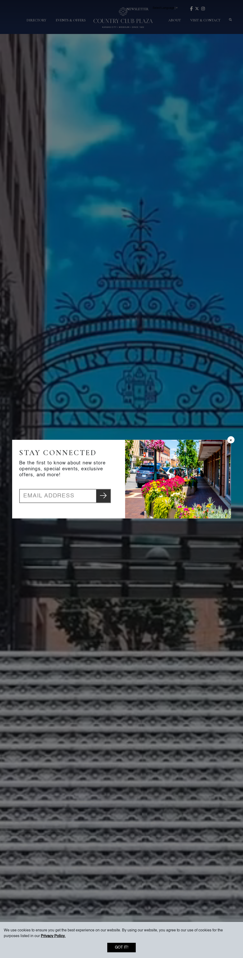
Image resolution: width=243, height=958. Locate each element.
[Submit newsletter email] (103, 495)
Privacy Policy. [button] (53, 936)
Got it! (121, 947)
